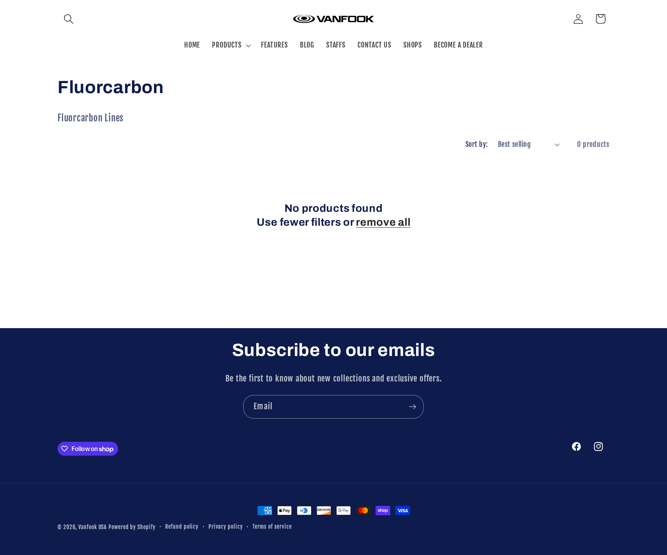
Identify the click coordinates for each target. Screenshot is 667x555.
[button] (69, 19)
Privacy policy (225, 526)
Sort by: (477, 144)
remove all (383, 222)
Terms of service (272, 526)
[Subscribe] (412, 407)
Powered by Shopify (131, 527)
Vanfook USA (92, 527)
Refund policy (181, 526)
